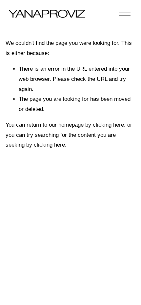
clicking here (108, 125)
